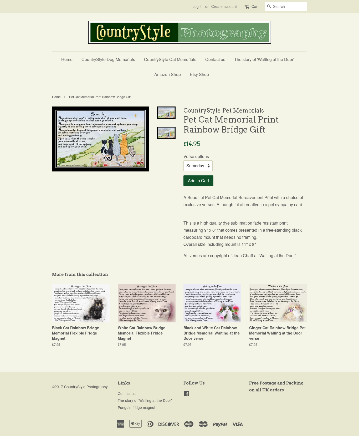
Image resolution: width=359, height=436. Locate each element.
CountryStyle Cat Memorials (170, 59)
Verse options (196, 156)
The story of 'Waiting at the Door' (264, 59)
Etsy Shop (199, 74)
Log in (197, 6)
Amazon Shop (167, 74)
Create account (224, 6)
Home (67, 59)
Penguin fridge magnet (136, 407)
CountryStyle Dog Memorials (108, 59)
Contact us (215, 59)
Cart (255, 6)
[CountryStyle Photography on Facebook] (186, 394)
